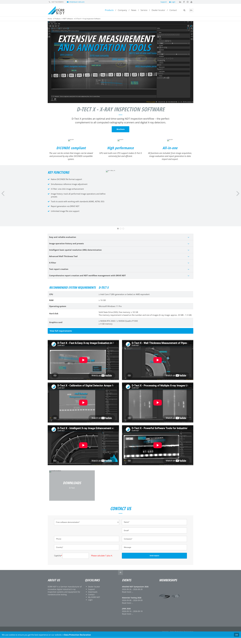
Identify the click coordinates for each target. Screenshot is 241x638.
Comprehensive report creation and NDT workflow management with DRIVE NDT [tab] (87, 275)
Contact (91, 594)
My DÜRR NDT (94, 597)
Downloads (92, 592)
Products (57, 19)
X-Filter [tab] (52, 262)
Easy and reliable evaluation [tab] (62, 237)
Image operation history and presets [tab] (66, 243)
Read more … (127, 592)
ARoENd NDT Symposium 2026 (135, 586)
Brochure (121, 129)
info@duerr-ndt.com (76, 2)
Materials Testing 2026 (131, 597)
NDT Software (68, 19)
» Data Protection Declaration (77, 634)
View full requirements (61, 331)
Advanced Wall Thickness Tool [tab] (63, 256)
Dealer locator (94, 586)
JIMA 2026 (126, 608)
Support (164, 2)
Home (50, 19)
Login (173, 2)
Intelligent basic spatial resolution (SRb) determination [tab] (75, 250)
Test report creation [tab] (58, 269)
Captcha (58, 555)
